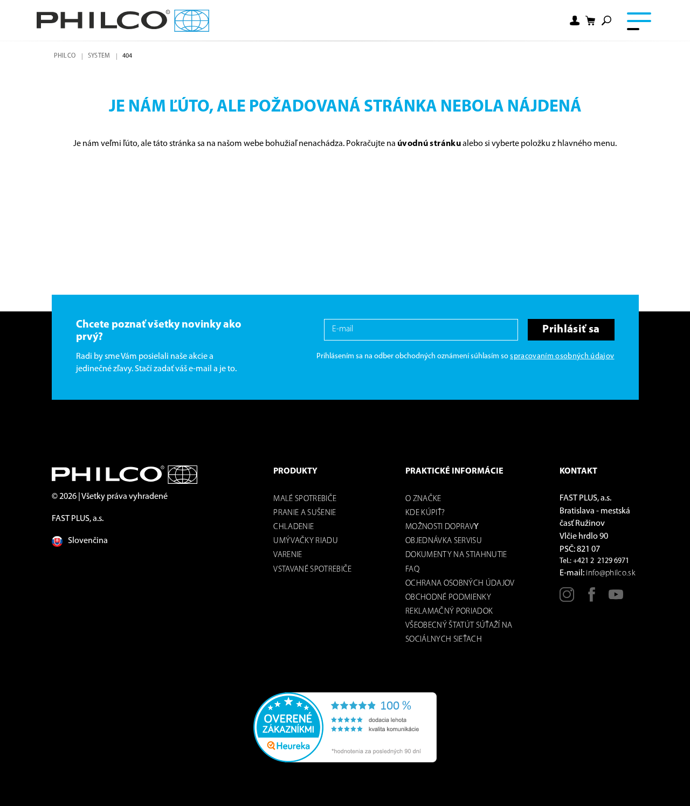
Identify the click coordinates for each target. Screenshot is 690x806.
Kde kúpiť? (425, 513)
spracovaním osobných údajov (562, 356)
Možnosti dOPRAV (439, 527)
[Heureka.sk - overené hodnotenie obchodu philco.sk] (345, 727)
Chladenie (293, 527)
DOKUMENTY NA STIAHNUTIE (456, 555)
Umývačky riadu (305, 541)
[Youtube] (616, 598)
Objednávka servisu (443, 541)
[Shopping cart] (591, 20)
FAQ (412, 570)
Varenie (287, 555)
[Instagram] (567, 598)
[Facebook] (591, 598)
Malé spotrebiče (304, 499)
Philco (64, 56)
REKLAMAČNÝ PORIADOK (449, 612)
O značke (423, 499)
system (99, 56)
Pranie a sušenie (304, 513)
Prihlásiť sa (570, 329)
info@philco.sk (610, 573)
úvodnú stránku (429, 144)
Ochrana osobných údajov (460, 584)
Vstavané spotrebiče (312, 570)
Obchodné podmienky (448, 598)
